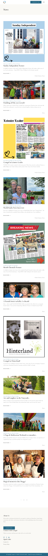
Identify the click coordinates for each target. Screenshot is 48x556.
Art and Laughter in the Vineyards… (16, 398)
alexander (15, 265)
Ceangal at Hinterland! (11, 361)
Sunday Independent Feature (13, 66)
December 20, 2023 (7, 479)
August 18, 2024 (6, 299)
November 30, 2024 (7, 160)
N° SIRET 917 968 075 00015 (21, 554)
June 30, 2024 (6, 359)
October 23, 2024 (7, 265)
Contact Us (5, 542)
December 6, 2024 (7, 101)
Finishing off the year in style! (14, 103)
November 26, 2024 (7, 206)
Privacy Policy (6, 544)
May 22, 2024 (6, 396)
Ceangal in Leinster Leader (13, 162)
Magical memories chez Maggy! (14, 481)
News (43, 76)
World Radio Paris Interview (13, 208)
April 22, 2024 (6, 433)
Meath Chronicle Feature (12, 267)
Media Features (38, 76)
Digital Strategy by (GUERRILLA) (35, 554)
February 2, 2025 (7, 64)
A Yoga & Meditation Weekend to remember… (20, 435)
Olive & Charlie (16, 64)
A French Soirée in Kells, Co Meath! (16, 301)
